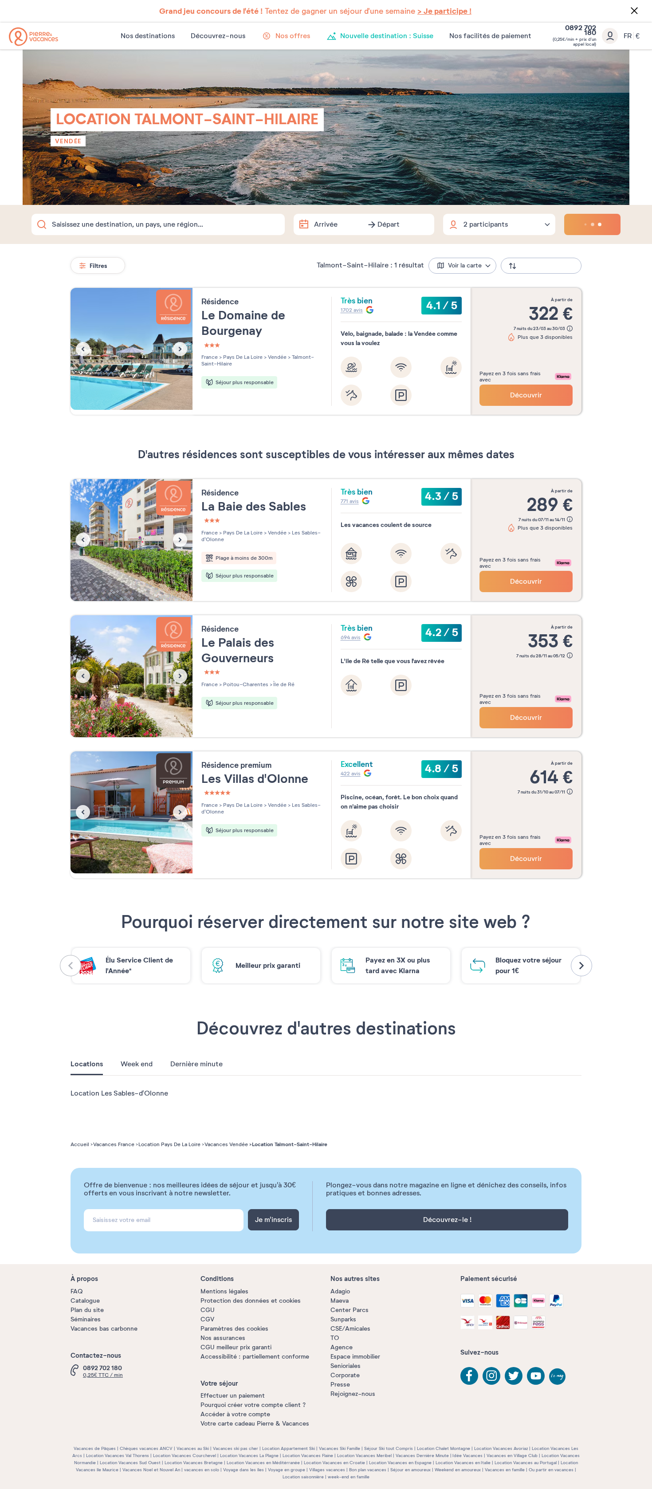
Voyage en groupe (286, 1470)
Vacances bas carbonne (104, 1328)
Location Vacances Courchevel (184, 1455)
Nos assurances (222, 1338)
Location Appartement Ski (288, 1448)
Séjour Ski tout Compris (388, 1448)
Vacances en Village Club (512, 1455)
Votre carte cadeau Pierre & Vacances (254, 1423)
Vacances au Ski (193, 1448)
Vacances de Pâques (95, 1448)
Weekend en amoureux (458, 1470)
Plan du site (87, 1310)
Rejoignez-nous (352, 1394)
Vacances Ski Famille (339, 1448)
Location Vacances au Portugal (526, 1462)
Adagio (340, 1291)
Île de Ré (283, 684)
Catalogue (85, 1300)
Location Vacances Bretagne (194, 1462)
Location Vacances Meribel (364, 1455)
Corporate (345, 1375)
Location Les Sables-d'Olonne (119, 1093)
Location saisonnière (303, 1477)
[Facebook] (469, 1376)
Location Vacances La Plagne (249, 1455)
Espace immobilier (355, 1356)
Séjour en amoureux (410, 1470)
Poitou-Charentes (245, 684)
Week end (137, 1064)
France (209, 357)
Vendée (68, 141)
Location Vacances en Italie (463, 1462)
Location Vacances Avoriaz (501, 1448)
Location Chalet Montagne (443, 1448)
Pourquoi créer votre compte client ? (253, 1405)
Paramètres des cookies (234, 1328)
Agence (341, 1347)
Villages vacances (327, 1470)
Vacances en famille (505, 1470)
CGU (207, 1310)
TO (334, 1338)
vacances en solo (201, 1470)
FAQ (76, 1291)
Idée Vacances (467, 1455)
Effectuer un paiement (232, 1395)
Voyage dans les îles (243, 1470)
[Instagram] (491, 1376)
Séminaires (86, 1319)
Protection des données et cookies (250, 1300)
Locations (87, 1064)
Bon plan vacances (367, 1470)
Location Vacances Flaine (308, 1455)
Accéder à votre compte (235, 1414)
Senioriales (345, 1366)
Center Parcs (349, 1310)
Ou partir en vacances (551, 1470)
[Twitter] (513, 1376)
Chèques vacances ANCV (146, 1448)
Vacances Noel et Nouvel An (151, 1470)
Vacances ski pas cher (235, 1448)
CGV (207, 1319)
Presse (340, 1384)
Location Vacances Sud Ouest (130, 1462)
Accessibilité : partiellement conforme (254, 1356)
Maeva (339, 1300)
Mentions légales (224, 1291)
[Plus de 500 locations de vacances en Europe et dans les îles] (33, 37)
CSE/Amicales (350, 1328)
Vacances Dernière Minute (422, 1455)
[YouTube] (536, 1376)
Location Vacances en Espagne (400, 1462)
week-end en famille (348, 1477)
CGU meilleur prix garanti (235, 1347)
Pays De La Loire (242, 357)
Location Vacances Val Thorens (117, 1455)
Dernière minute (196, 1064)
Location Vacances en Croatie (334, 1462)
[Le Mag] (558, 1377)
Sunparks (343, 1319)
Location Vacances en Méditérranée (263, 1462)
